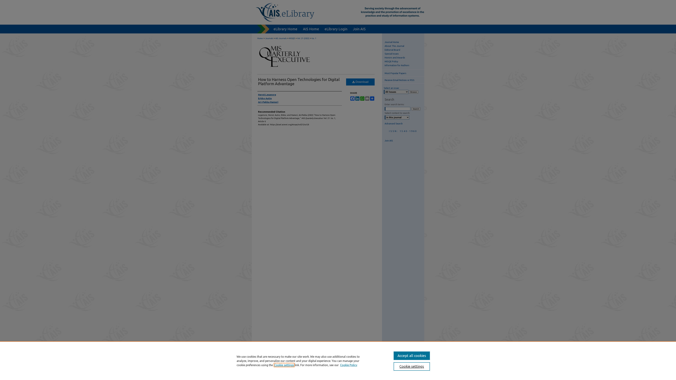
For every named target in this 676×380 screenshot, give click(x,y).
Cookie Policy (348, 365)
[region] (338, 360)
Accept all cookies (412, 356)
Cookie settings (284, 365)
